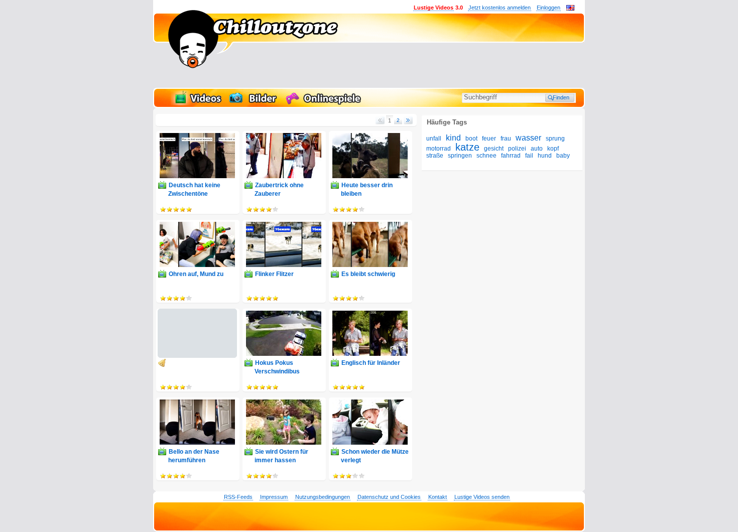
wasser (528, 138)
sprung (555, 138)
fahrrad (511, 155)
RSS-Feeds (238, 497)
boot (471, 138)
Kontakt (437, 497)
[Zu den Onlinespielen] (324, 103)
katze (467, 147)
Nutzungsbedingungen (322, 497)
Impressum (274, 497)
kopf (553, 148)
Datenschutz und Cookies (389, 497)
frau (506, 138)
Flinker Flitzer (274, 274)
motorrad (438, 148)
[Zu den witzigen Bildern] (253, 103)
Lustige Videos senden (482, 497)
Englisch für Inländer (370, 362)
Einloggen (548, 8)
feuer (489, 138)
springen (460, 155)
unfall (433, 138)
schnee (486, 155)
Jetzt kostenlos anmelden (499, 8)
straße (434, 155)
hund (545, 155)
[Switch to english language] (570, 9)
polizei (517, 148)
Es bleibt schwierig (368, 274)
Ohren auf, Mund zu (196, 274)
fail (529, 155)
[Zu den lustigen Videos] (197, 103)
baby (563, 155)
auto (537, 148)
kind (453, 138)
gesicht (494, 148)
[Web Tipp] (168, 362)
